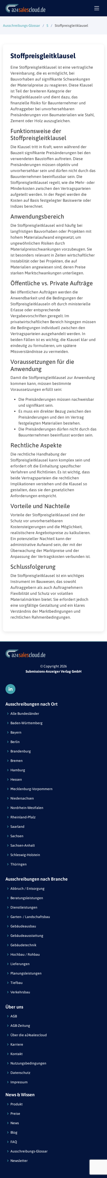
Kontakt (16, 1054)
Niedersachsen (22, 798)
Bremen (16, 760)
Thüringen (18, 864)
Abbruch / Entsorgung (27, 888)
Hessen (16, 779)
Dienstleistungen (23, 907)
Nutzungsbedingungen (28, 1063)
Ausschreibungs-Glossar (21, 26)
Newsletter (19, 1160)
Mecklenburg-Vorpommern (31, 789)
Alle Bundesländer (24, 713)
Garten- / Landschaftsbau (30, 917)
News (14, 1123)
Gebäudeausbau (23, 926)
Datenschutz (20, 1072)
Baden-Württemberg (26, 723)
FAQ (13, 1142)
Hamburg (17, 770)
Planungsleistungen (26, 973)
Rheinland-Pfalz (23, 817)
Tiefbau (16, 982)
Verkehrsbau (20, 992)
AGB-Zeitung (20, 1025)
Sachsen (16, 836)
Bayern (15, 732)
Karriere (16, 1044)
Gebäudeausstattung (26, 935)
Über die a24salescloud (28, 1035)
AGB (13, 1016)
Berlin (15, 742)
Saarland (17, 826)
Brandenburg (20, 751)
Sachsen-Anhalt (22, 845)
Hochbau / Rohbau (25, 954)
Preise (15, 1113)
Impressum (19, 1082)
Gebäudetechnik (23, 945)
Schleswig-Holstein (25, 855)
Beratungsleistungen (26, 898)
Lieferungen (20, 964)
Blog (13, 1132)
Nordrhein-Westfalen (26, 807)
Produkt (16, 1104)
